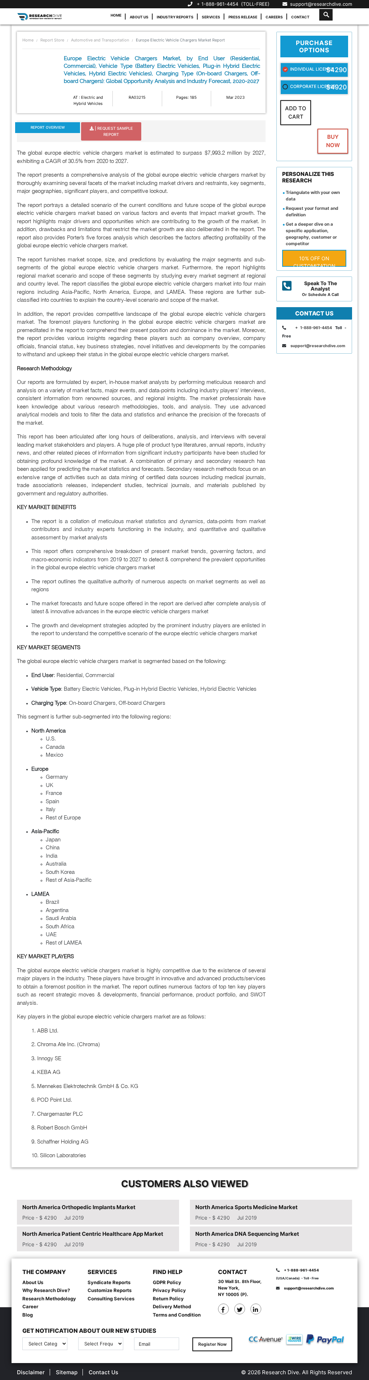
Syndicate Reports (109, 1282)
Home (116, 15)
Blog (27, 1315)
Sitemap (66, 1372)
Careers (274, 17)
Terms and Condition (177, 1315)
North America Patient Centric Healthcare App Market (92, 1233)
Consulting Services (111, 1298)
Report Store (52, 40)
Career (30, 1306)
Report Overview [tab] (48, 127)
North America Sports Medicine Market (246, 1207)
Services (211, 17)
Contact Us (103, 1372)
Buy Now (333, 141)
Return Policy (168, 1298)
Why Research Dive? (46, 1290)
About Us (139, 17)
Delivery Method (172, 1306)
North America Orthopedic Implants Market (78, 1207)
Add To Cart (295, 112)
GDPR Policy (167, 1282)
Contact (300, 17)
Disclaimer (31, 1372)
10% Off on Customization (314, 261)
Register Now (212, 1344)
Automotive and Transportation (100, 40)
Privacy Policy (169, 1290)
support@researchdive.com (319, 4)
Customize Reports (110, 1290)
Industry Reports (175, 17)
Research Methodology (49, 1298)
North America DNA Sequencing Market (247, 1233)
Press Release (242, 17)
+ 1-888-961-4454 (217, 4)
